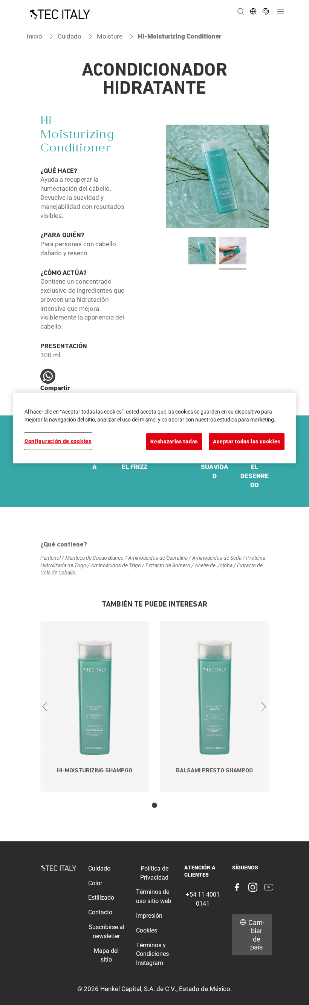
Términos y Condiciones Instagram (152, 954)
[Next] (264, 706)
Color (95, 883)
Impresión (149, 915)
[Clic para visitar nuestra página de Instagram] (252, 887)
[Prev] (45, 706)
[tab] (154, 805)
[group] (217, 197)
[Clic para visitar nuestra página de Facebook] (236, 887)
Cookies (146, 930)
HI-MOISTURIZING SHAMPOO (94, 771)
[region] (154, 428)
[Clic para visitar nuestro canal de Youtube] (268, 887)
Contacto (100, 912)
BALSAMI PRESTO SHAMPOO (214, 771)
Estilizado (101, 897)
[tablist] (154, 805)
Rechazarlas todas (174, 441)
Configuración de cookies (58, 441)
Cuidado (99, 868)
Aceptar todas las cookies (246, 441)
